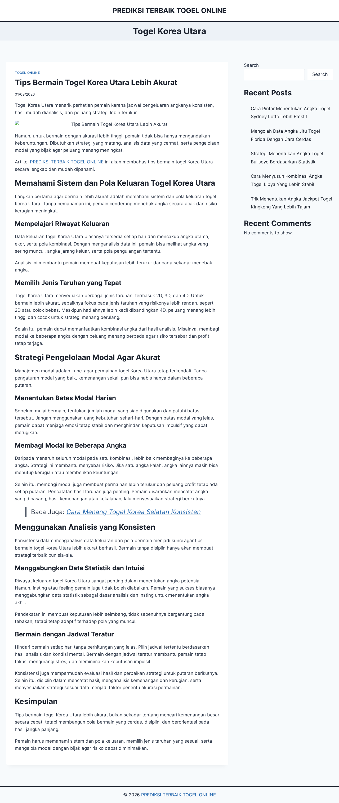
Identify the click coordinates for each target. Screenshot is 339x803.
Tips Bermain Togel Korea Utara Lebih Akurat (96, 82)
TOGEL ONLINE (27, 73)
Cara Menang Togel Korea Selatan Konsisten (133, 512)
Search (251, 65)
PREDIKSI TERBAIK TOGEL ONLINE (178, 794)
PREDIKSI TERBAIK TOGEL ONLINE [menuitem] (67, 161)
